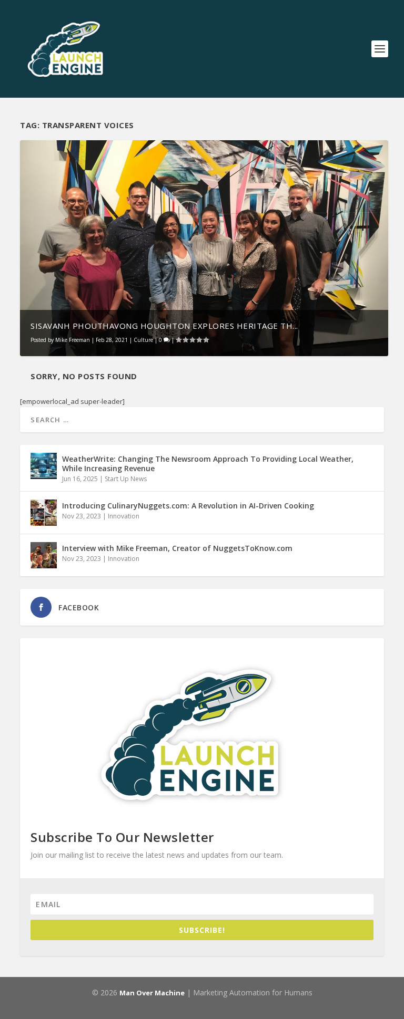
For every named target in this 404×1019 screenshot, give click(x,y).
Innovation (123, 516)
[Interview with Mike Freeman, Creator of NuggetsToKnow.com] (44, 555)
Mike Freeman (72, 340)
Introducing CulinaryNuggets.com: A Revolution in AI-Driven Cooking (188, 506)
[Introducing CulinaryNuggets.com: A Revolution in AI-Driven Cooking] (44, 513)
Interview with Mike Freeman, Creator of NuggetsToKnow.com (177, 548)
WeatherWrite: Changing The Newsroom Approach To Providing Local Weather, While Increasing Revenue (208, 463)
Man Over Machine (152, 992)
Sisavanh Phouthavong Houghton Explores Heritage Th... (164, 325)
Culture (143, 340)
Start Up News (126, 478)
